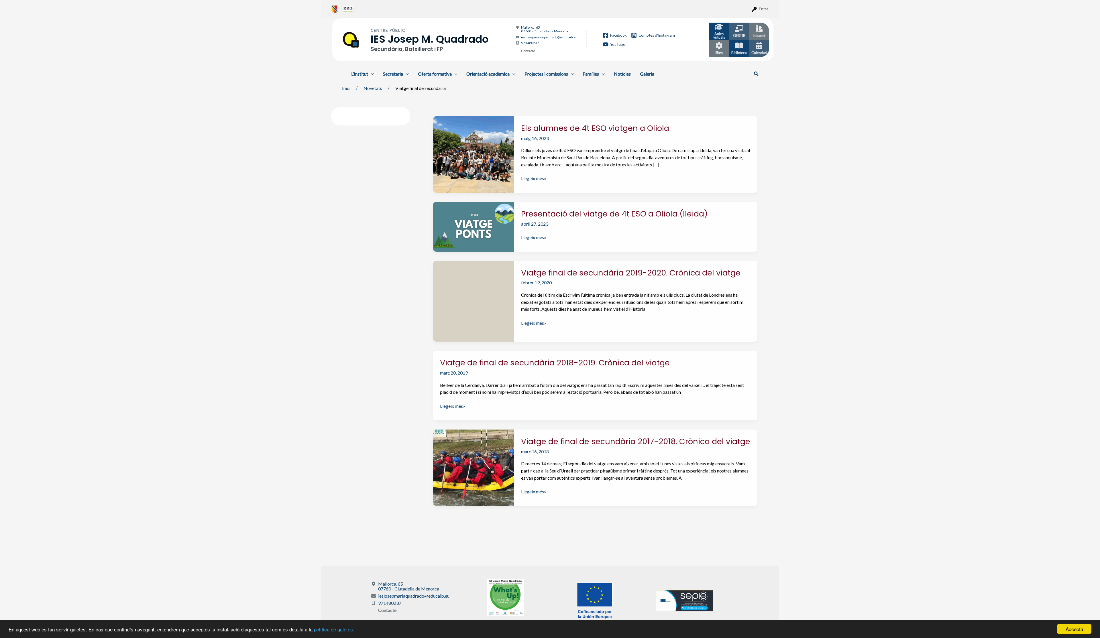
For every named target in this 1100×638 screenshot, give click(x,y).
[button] (756, 73)
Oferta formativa (435, 73)
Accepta (1074, 629)
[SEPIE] (684, 600)
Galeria (647, 73)
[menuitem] (335, 8)
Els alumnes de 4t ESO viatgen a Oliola (595, 128)
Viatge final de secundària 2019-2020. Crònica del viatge (630, 272)
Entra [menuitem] (763, 9)
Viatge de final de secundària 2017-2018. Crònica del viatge (635, 441)
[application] (371, 74)
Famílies (591, 73)
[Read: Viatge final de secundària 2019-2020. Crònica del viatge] (473, 300)
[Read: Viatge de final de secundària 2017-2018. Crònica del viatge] (473, 467)
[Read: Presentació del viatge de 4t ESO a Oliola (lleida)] (473, 226)
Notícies (622, 73)
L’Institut (359, 73)
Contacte (528, 51)
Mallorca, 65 (544, 29)
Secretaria (393, 73)
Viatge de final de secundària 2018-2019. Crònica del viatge (555, 362)
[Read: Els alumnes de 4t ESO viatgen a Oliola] (473, 153)
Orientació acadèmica (488, 73)
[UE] (594, 600)
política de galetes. (334, 629)
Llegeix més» (533, 178)
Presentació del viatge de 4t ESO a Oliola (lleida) (614, 213)
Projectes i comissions (546, 73)
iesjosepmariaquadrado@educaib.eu (549, 37)
